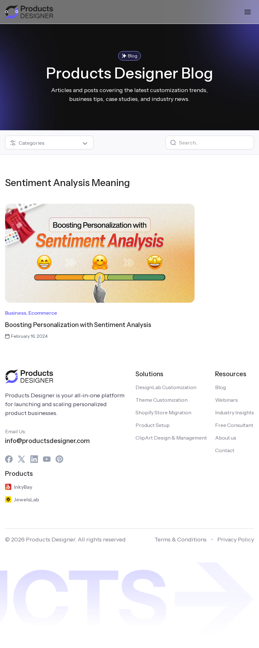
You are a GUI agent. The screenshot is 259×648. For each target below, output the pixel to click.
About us (225, 438)
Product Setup (153, 425)
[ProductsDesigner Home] (29, 12)
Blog (220, 387)
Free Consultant (234, 425)
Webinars (226, 400)
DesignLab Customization (166, 387)
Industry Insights (234, 412)
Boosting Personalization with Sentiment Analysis (78, 325)
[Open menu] (247, 12)
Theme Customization (162, 400)
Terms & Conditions (180, 539)
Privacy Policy (235, 539)
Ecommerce (42, 313)
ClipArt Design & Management (171, 438)
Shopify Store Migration (163, 412)
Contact (224, 450)
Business (15, 313)
